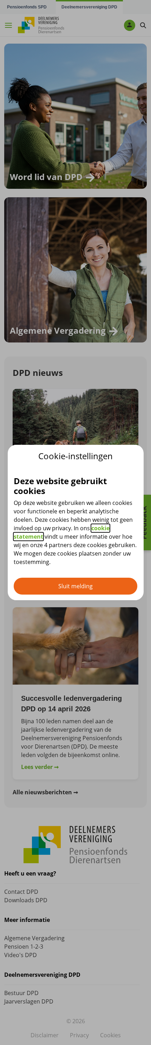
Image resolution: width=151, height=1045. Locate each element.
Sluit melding (75, 586)
